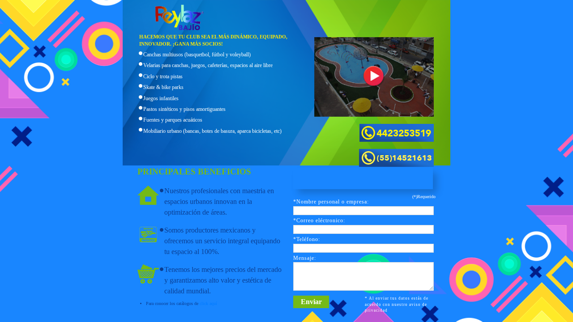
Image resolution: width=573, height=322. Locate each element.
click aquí (208, 303)
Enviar (311, 301)
